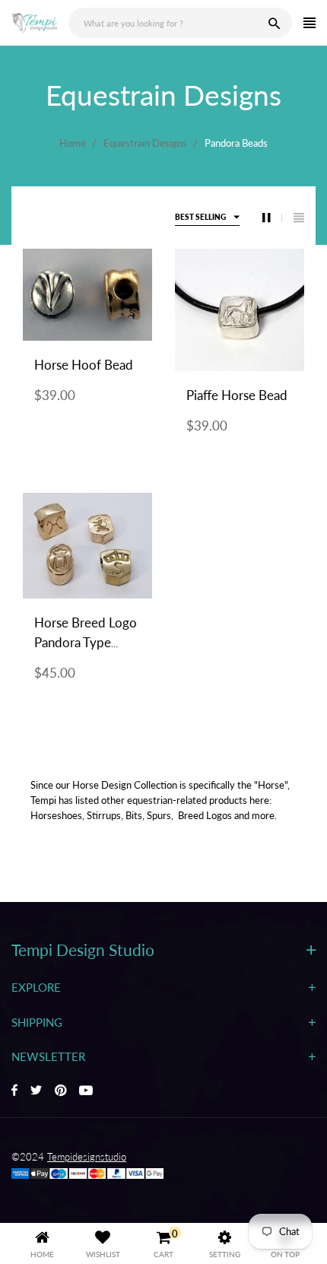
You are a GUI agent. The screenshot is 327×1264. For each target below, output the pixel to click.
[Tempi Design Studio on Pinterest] (60, 1091)
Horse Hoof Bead (83, 365)
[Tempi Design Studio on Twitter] (36, 1091)
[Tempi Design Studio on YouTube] (86, 1091)
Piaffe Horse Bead (236, 395)
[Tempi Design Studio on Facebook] (14, 1091)
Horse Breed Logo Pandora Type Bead (85, 642)
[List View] (299, 217)
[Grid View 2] (272, 217)
